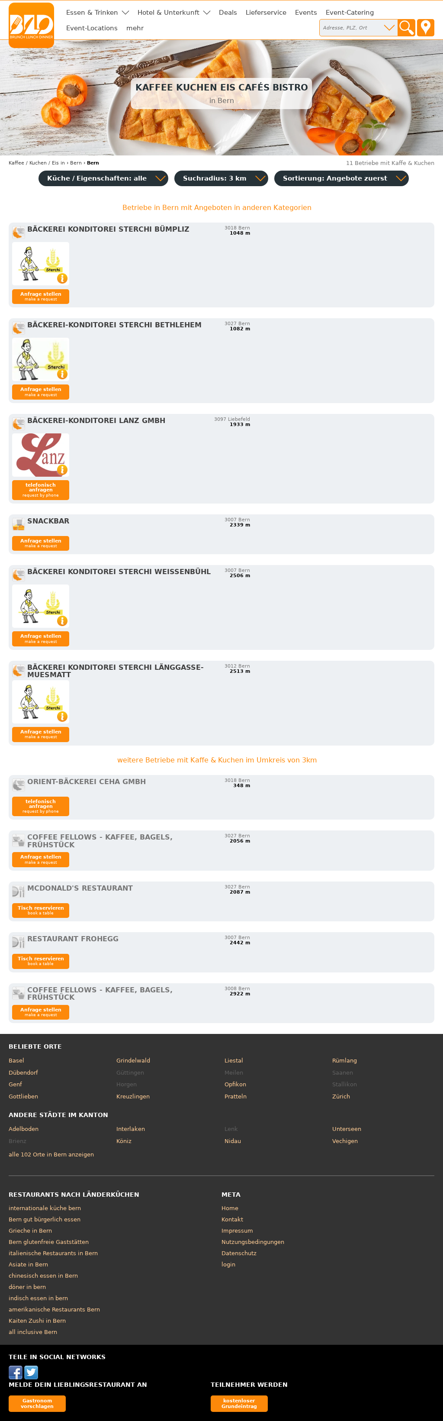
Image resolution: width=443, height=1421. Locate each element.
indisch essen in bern (38, 1298)
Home (230, 1208)
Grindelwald (133, 1060)
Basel (16, 1060)
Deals (228, 12)
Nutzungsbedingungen (253, 1242)
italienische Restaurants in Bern (53, 1253)
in (37, 163)
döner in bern (27, 1287)
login (228, 1264)
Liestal (234, 1060)
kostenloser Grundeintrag (239, 1403)
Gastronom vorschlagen (37, 1403)
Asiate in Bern (28, 1264)
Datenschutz (239, 1253)
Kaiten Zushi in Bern (37, 1321)
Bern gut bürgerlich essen (44, 1219)
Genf (15, 1084)
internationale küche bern (45, 1208)
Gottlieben (23, 1096)
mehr (135, 28)
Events (306, 12)
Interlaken (130, 1129)
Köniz (124, 1141)
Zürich (341, 1096)
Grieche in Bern (30, 1230)
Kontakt (232, 1219)
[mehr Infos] (40, 263)
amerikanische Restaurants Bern (54, 1309)
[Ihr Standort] (425, 27)
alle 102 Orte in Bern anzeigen (51, 1154)
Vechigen (345, 1141)
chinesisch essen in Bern (43, 1275)
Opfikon (235, 1084)
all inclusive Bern (33, 1332)
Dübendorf (23, 1072)
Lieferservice (266, 12)
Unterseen (346, 1129)
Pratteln (236, 1096)
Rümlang (344, 1060)
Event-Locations (92, 28)
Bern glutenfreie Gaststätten (49, 1242)
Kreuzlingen (133, 1096)
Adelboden (24, 1129)
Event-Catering (350, 12)
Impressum (237, 1230)
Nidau (233, 1141)
